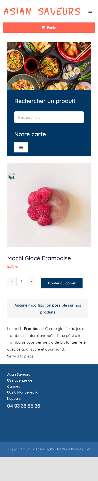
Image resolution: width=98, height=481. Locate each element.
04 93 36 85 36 (23, 406)
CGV (87, 449)
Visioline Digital (43, 449)
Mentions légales (69, 449)
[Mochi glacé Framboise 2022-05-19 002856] (49, 205)
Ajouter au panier (62, 283)
